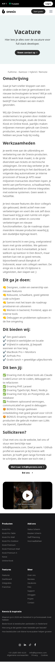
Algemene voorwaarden (17, 655)
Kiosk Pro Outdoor (10, 541)
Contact (31, 602)
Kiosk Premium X (9, 552)
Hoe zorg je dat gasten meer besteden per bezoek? (24, 627)
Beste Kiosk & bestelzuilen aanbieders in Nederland (24, 623)
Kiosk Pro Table (8, 533)
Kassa (4, 556)
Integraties (7, 583)
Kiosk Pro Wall (8, 537)
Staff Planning (34, 537)
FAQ (29, 587)
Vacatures (32, 583)
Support (31, 591)
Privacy (34, 655)
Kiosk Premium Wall (11, 549)
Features (6, 575)
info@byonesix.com (14, 447)
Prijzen (31, 598)
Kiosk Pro (6, 529)
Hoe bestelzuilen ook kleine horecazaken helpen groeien (27, 631)
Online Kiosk (7, 560)
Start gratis (38, 11)
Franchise (6, 587)
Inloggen (31, 594)
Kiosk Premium (8, 545)
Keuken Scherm (34, 533)
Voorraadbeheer (35, 541)
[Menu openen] (50, 11)
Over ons (32, 575)
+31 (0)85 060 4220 (17, 652)
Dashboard (7, 579)
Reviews (31, 579)
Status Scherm (34, 529)
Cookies (44, 655)
